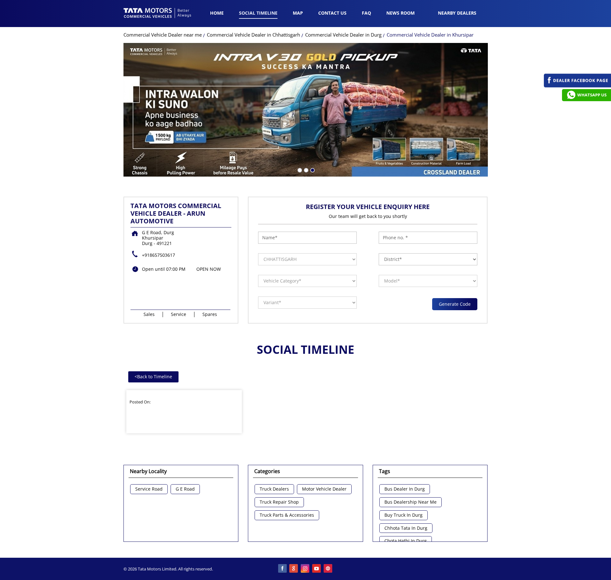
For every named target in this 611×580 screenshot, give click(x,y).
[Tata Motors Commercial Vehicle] (157, 13)
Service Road (149, 489)
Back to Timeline (153, 377)
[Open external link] (577, 86)
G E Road (185, 489)
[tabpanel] (305, 110)
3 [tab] (311, 169)
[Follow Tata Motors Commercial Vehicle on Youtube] (317, 569)
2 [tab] (305, 169)
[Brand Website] (328, 569)
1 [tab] (299, 169)
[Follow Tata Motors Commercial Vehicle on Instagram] (305, 569)
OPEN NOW (208, 269)
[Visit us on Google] (294, 569)
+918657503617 (158, 255)
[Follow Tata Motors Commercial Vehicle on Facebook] (282, 569)
